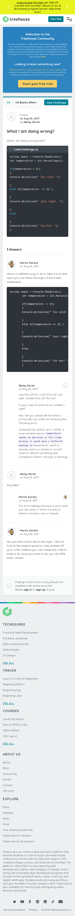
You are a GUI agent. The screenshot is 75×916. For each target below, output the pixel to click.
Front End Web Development (20, 632)
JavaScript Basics (13, 719)
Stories (7, 779)
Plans (6, 807)
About (6, 762)
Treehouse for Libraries (17, 835)
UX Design (9, 655)
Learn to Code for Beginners (20, 678)
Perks (6, 818)
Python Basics (11, 730)
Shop (6, 824)
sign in (28, 589)
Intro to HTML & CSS (15, 724)
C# (8, 102)
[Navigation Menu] (69, 19)
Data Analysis (11, 649)
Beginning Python (14, 684)
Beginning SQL (12, 690)
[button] (8, 7)
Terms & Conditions (14, 909)
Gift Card (8, 790)
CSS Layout (10, 736)
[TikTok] (53, 901)
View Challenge (56, 102)
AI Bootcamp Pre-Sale (30, 2)
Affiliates (8, 812)
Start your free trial (37, 84)
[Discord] (60, 901)
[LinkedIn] (37, 901)
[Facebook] (29, 901)
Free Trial (56, 19)
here (43, 57)
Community (10, 773)
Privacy (33, 909)
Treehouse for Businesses (18, 841)
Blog (6, 768)
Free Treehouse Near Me (18, 829)
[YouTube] (22, 901)
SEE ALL (8, 662)
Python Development (15, 643)
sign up (40, 589)
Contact (7, 785)
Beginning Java (12, 695)
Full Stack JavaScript (15, 638)
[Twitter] (14, 901)
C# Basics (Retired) (27, 102)
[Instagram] (45, 901)
